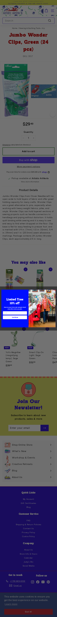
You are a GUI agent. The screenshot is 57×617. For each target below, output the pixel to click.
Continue (15, 317)
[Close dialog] (54, 291)
